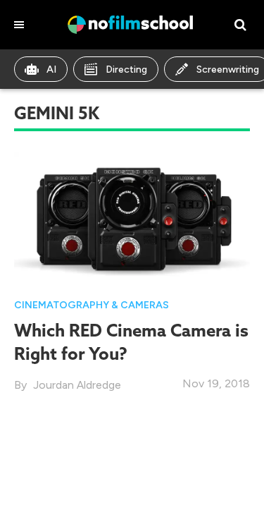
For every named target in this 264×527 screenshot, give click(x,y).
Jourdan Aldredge (77, 385)
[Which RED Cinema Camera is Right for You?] (132, 217)
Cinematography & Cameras (91, 305)
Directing (126, 69)
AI (51, 69)
